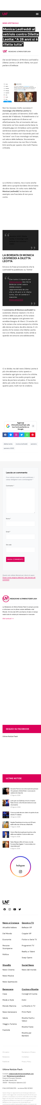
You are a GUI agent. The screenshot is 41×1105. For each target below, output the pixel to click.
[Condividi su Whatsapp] (27, 435)
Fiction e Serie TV (29, 939)
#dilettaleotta (15, 282)
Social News (28, 965)
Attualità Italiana (10, 927)
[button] (37, 14)
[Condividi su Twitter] (22, 435)
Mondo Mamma (9, 1006)
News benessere (10, 1012)
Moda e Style (8, 1000)
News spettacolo (11, 23)
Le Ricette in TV (28, 1006)
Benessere (8, 989)
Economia (7, 939)
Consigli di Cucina (29, 994)
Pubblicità (6, 1062)
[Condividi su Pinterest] (33, 435)
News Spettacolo (10, 981)
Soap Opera (27, 957)
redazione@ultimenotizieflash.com (21, 1074)
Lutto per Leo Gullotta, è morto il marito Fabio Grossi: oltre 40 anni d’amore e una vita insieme (23, 803)
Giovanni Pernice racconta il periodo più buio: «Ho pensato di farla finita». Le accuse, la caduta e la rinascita (24, 791)
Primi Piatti (26, 1012)
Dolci (24, 1000)
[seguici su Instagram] (10, 909)
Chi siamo (6, 1052)
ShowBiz (7, 965)
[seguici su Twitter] (20, 909)
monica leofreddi (21, 444)
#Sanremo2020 (16, 300)
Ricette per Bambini (26, 1034)
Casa (5, 994)
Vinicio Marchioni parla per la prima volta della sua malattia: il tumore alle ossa (23, 833)
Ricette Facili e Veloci (28, 1019)
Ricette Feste (27, 1027)
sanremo (34, 444)
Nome (8, 519)
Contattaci (25, 1057)
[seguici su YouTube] (15, 909)
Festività (6, 1030)
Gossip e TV (28, 922)
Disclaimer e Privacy (29, 1052)
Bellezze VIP (27, 927)
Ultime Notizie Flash (10, 736)
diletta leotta (8, 444)
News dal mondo (29, 969)
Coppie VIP (26, 933)
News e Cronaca (11, 922)
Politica (6, 954)
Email (8, 532)
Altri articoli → (8, 618)
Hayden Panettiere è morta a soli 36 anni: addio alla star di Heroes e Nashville (23, 823)
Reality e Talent (28, 951)
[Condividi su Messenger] (11, 435)
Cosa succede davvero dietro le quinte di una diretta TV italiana (24, 814)
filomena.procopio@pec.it (16, 1076)
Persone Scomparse (7, 947)
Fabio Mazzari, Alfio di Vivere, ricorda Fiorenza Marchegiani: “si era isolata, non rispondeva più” (22, 844)
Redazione (6, 1057)
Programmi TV (28, 945)
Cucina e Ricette (30, 989)
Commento (10, 486)
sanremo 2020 (9, 448)
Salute (5, 1018)
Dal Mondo (7, 933)
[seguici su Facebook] (5, 909)
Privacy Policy (26, 1062)
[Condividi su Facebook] (5, 435)
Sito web (8, 545)
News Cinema (8, 969)
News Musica (8, 975)
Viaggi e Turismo (10, 1024)
